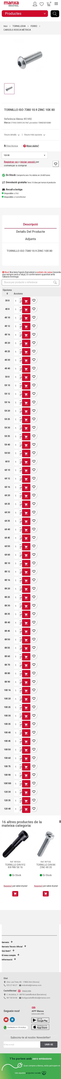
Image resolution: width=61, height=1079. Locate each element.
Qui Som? (6, 951)
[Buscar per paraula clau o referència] (55, 13)
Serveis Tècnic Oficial (12, 947)
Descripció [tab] (30, 224)
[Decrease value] (20, 303)
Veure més (26, 991)
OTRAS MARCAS (18, 123)
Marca (7, 122)
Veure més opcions (35, 134)
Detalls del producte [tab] (30, 231)
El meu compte (9, 955)
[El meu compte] (35, 4)
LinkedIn (12, 1019)
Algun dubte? (32, 146)
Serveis (5, 942)
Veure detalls (12, 134)
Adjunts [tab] (30, 239)
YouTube (6, 1019)
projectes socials (33, 1073)
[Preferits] (42, 4)
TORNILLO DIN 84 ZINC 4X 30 (45, 866)
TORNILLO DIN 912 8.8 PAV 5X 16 (15, 866)
